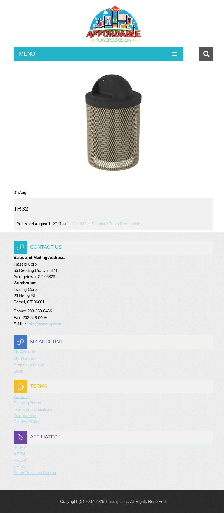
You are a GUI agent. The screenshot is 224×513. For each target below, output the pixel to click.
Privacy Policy (26, 422)
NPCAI (20, 460)
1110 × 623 (76, 224)
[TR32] (113, 125)
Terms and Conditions (33, 409)
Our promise (25, 415)
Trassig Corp (116, 501)
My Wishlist (24, 358)
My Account (24, 352)
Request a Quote (29, 364)
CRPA (19, 466)
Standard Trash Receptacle (116, 224)
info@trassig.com (44, 324)
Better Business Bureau (35, 472)
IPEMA (20, 447)
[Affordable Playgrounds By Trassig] (113, 26)
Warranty (22, 396)
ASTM (19, 454)
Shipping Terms (27, 402)
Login (18, 371)
